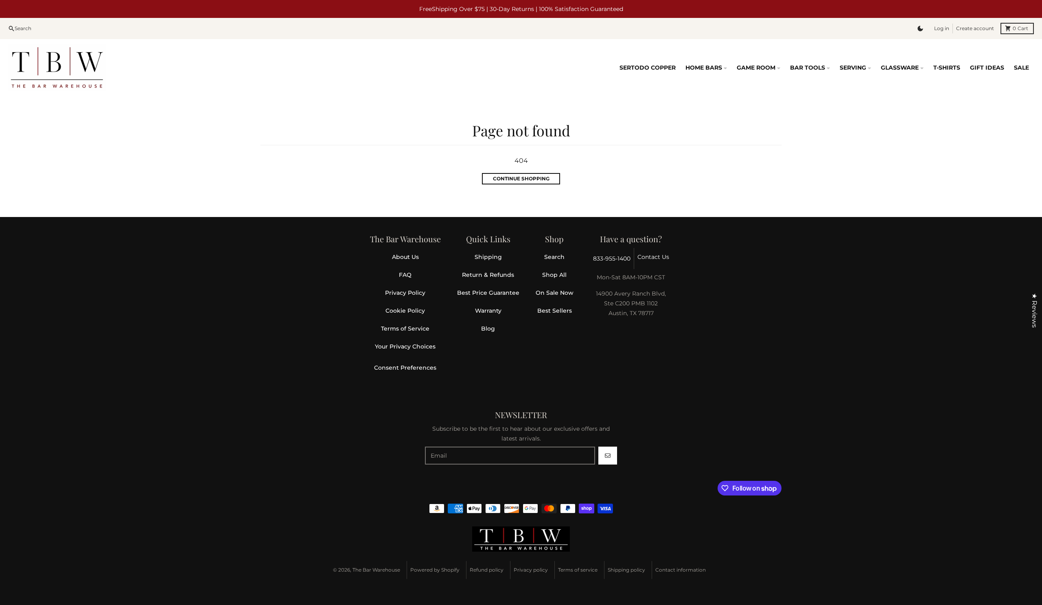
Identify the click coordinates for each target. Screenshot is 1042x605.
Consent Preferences (405, 367)
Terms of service (578, 570)
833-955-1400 (611, 258)
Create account (975, 28)
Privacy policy (531, 570)
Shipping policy (626, 570)
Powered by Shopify (435, 570)
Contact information (680, 570)
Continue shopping (521, 178)
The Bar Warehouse (376, 570)
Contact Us (653, 257)
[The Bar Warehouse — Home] (521, 539)
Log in (941, 28)
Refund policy (486, 570)
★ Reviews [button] (1034, 310)
